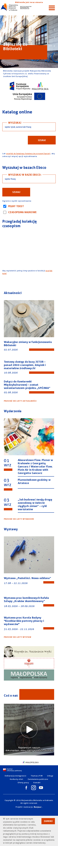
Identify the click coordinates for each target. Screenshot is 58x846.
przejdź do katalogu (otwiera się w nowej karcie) (28, 153)
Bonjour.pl (38, 807)
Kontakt (36, 782)
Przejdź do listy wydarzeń (19, 519)
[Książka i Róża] (29, 664)
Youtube (41, 788)
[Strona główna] (16, 7)
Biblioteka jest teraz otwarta (29, 2)
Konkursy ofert (16, 779)
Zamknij (48, 821)
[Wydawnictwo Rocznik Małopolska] (29, 675)
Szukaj (42, 140)
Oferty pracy (23, 782)
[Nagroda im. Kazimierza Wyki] (29, 652)
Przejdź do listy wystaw (17, 637)
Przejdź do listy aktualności (20, 401)
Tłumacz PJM (37, 776)
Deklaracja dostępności (15, 776)
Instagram (33, 788)
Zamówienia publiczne (38, 779)
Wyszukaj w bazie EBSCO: (24, 174)
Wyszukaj (14, 122)
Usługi (50, 776)
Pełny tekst (16, 206)
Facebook (26, 788)
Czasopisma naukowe (22, 212)
